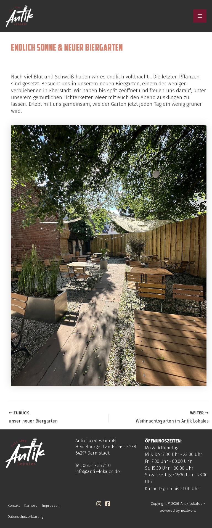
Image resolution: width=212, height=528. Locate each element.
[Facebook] (107, 503)
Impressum (51, 505)
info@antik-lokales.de (97, 471)
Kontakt (14, 505)
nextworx (188, 510)
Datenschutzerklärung (25, 516)
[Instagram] (99, 503)
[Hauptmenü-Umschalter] (200, 16)
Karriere (31, 505)
